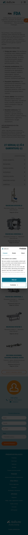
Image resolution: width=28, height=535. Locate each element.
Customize (13, 285)
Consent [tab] (5, 253)
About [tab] (23, 253)
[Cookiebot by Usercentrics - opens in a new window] (19, 249)
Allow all (14, 279)
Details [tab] (14, 253)
